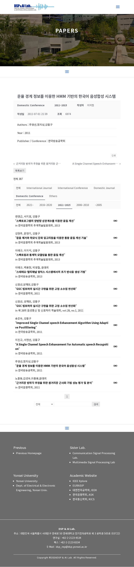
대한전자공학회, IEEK (85, 490)
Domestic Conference (29, 196)
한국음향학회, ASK (83, 494)
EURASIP (78, 485)
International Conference (73, 188)
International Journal (39, 188)
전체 (18, 188)
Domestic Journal (104, 188)
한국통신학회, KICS (84, 499)
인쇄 (113, 155)
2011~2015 (64, 205)
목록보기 (19, 170)
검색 (96, 404)
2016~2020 (45, 205)
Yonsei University (27, 481)
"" (45, 221)
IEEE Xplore (80, 481)
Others (53, 196)
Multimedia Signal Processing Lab (94, 462)
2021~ (30, 205)
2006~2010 (82, 205)
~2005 (98, 205)
